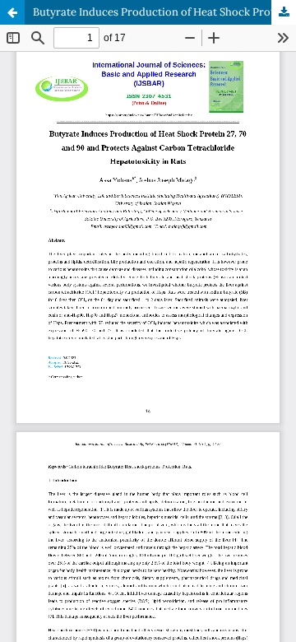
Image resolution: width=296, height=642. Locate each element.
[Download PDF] (283, 12)
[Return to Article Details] (12, 12)
